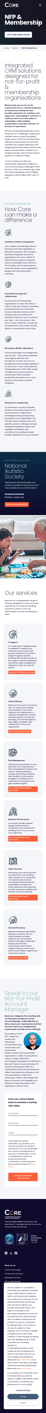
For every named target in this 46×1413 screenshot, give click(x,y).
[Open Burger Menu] (40, 5)
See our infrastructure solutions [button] (19, 839)
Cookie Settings (23, 1390)
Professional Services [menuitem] (14, 1274)
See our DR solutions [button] (18, 958)
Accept (23, 1396)
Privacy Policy (25, 1368)
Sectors (15, 48)
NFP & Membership (29, 48)
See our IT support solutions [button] (21, 672)
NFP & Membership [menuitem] (13, 1281)
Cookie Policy (25, 1360)
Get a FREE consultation (18, 35)
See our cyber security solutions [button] (19, 898)
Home (7, 48)
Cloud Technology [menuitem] (13, 1270)
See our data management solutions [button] (20, 789)
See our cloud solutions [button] (19, 731)
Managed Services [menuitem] (13, 1277)
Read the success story (17, 504)
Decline (23, 1403)
